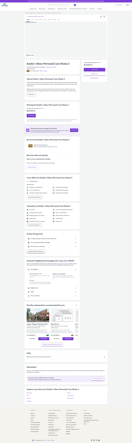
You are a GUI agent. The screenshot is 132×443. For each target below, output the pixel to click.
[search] (75, 4)
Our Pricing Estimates (35, 424)
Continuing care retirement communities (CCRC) (54, 430)
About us (33, 413)
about (32, 19)
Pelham (29, 398)
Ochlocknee (70, 395)
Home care (50, 422)
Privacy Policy (87, 413)
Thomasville (70, 398)
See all (36, 16)
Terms (48, 440)
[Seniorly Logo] (5, 5)
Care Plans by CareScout (71, 413)
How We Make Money (35, 422)
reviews (41, 19)
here (103, 1)
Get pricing (31, 115)
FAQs (58, 19)
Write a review (32, 167)
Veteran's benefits (70, 427)
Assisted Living (33, 181)
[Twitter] (96, 440)
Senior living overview (53, 435)
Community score (34, 70)
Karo (28, 395)
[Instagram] (94, 440)
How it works (69, 420)
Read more (31, 94)
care (45, 19)
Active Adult (51, 427)
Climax (69, 392)
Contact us (33, 415)
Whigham (29, 401)
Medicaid (68, 433)
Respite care (51, 424)
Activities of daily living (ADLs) (72, 429)
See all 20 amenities (33, 225)
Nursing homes (51, 433)
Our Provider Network (71, 422)
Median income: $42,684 (58, 273)
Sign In (128, 4)
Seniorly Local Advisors (71, 424)
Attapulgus (29, 392)
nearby (54, 19)
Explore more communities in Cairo (52, 344)
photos (28, 19)
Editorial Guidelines (35, 429)
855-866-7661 (119, 4)
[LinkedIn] (99, 440)
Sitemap (53, 440)
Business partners (34, 431)
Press (32, 420)
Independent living (52, 415)
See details (32, 338)
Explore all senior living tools (35, 251)
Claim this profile (97, 378)
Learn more (74, 130)
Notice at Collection (88, 415)
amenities (49, 19)
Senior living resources (71, 415)
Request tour (94, 73)
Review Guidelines (35, 427)
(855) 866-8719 (94, 78)
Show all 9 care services (34, 197)
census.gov (59, 263)
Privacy (45, 440)
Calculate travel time (51, 67)
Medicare (68, 431)
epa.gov (65, 263)
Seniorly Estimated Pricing (32, 108)
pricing (36, 19)
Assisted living (51, 413)
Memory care (51, 420)
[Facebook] (91, 440)
